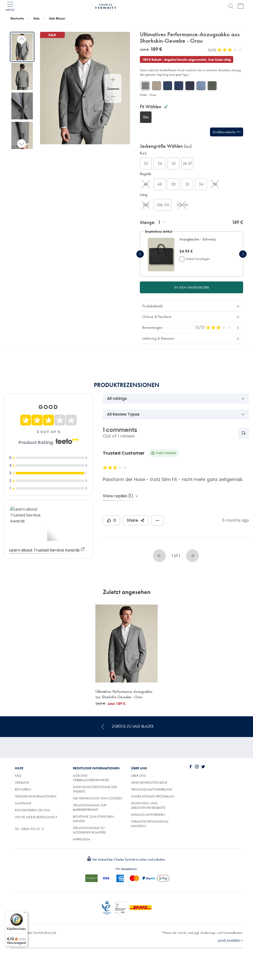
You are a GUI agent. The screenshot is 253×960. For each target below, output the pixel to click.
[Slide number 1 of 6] (22, 47)
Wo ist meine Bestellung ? (36, 817)
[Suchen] (231, 6)
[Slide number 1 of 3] (161, 254)
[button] (204, 242)
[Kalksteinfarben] (156, 85)
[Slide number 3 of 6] (22, 106)
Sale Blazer (57, 18)
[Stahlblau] (189, 85)
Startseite (17, 18)
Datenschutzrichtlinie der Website (95, 789)
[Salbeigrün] (212, 85)
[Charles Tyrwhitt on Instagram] (198, 766)
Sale (36, 18)
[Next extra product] (243, 254)
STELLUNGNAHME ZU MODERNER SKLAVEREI (89, 830)
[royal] (167, 85)
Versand (22, 782)
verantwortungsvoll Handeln (150, 823)
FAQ (18, 775)
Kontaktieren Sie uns (32, 810)
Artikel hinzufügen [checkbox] (198, 259)
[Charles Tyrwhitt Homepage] (105, 5)
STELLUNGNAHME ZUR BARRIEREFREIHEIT (89, 807)
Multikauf (23, 803)
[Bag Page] (241, 6)
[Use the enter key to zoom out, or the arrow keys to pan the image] (113, 97)
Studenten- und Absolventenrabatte (148, 805)
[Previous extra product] (140, 254)
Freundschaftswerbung (151, 789)
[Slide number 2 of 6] (22, 76)
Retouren (23, 789)
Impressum (81, 839)
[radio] (146, 117)
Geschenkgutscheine (149, 782)
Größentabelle (225, 132)
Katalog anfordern (148, 814)
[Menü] (25, 914)
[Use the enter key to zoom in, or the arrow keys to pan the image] (113, 80)
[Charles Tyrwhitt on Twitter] (204, 766)
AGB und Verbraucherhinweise (91, 777)
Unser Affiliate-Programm (152, 796)
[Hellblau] (201, 85)
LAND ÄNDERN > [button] (230, 940)
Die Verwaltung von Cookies (97, 798)
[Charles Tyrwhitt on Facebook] (191, 766)
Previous (21, 39)
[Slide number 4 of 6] (22, 135)
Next (21, 143)
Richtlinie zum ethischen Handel (93, 818)
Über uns (138, 775)
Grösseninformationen (35, 796)
